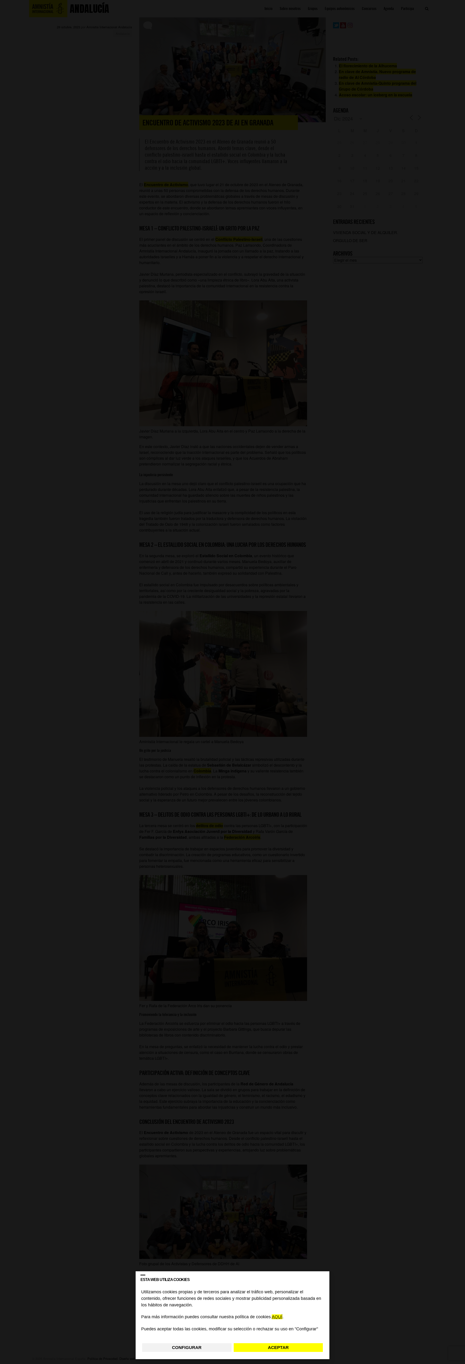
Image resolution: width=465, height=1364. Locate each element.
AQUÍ (277, 1317)
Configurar (187, 1347)
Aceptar (278, 1347)
